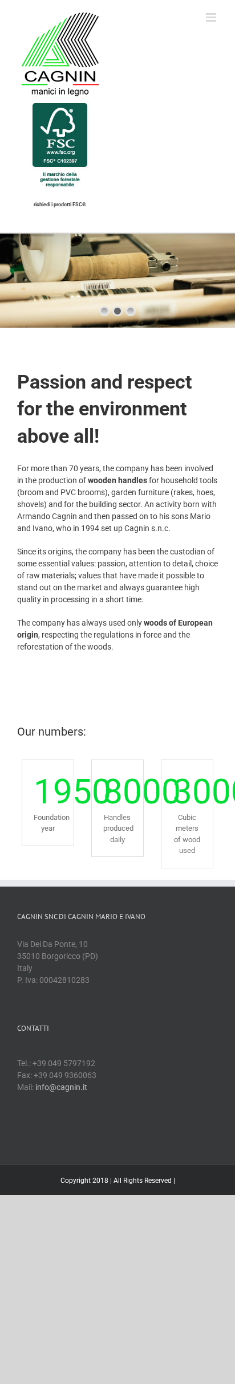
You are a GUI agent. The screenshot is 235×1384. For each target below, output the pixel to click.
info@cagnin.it (61, 1087)
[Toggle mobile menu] (212, 17)
